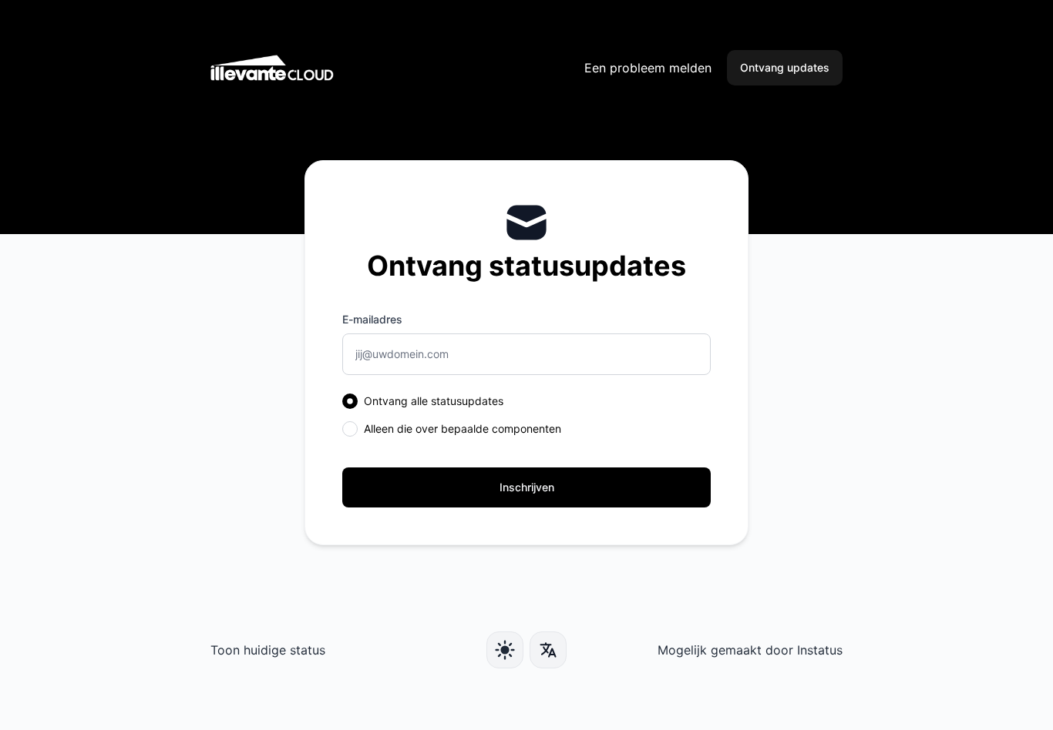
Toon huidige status (267, 650)
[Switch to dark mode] (504, 649)
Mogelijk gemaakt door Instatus (750, 650)
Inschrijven (527, 487)
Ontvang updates (784, 67)
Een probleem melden (648, 67)
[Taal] (548, 649)
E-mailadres (372, 319)
